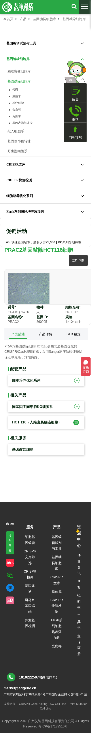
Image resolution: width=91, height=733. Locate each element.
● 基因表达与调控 (20, 123)
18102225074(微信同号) (38, 677)
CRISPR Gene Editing (33, 704)
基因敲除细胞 (22, 449)
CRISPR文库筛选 (30, 557)
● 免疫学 (14, 116)
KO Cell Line (58, 704)
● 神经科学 (16, 103)
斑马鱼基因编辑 (30, 606)
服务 (30, 527)
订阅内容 (10, 542)
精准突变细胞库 (18, 71)
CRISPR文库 (15, 164)
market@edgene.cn (20, 688)
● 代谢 (13, 89)
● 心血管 (14, 109)
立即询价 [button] (78, 260)
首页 (8, 19)
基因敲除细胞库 (74, 19)
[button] (75, 422)
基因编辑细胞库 (44, 19)
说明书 (79, 601)
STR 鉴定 (73, 334)
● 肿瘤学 (14, 96)
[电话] (75, 111)
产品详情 (45, 334)
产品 (23, 19)
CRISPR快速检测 (19, 180)
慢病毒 (57, 646)
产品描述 (18, 334)
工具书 (79, 622)
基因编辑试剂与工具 (21, 43)
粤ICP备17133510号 (53, 726)
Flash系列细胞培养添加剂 (25, 211)
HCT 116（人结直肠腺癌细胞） (37, 422)
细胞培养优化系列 (19, 196)
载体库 (57, 591)
